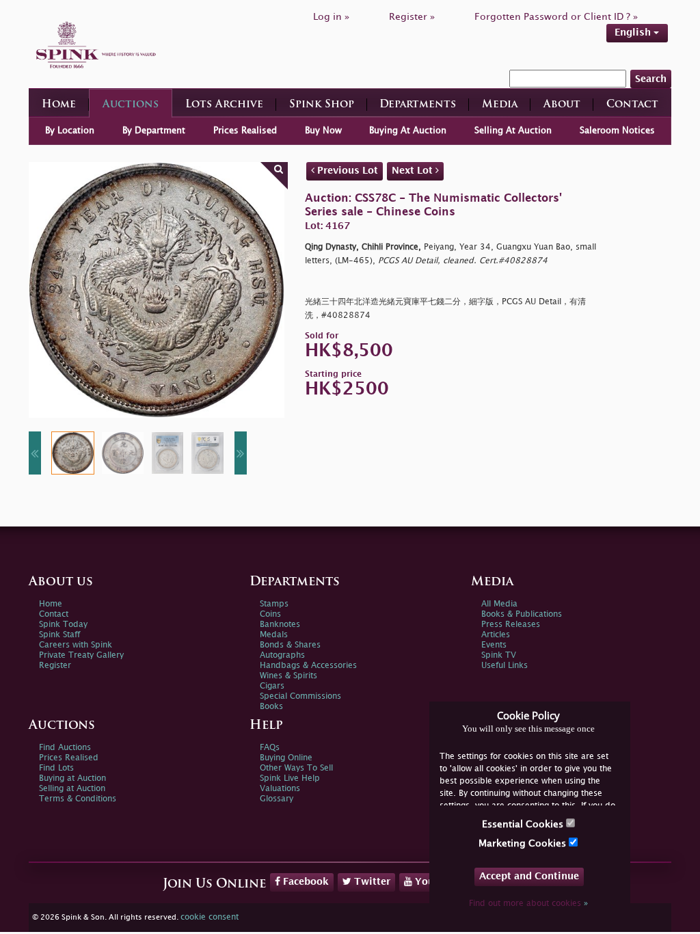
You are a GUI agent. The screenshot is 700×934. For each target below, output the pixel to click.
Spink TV (498, 655)
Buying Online (286, 758)
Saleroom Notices (617, 130)
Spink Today (63, 624)
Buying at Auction (72, 778)
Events (494, 645)
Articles (495, 635)
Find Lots (56, 768)
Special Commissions (300, 696)
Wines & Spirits (288, 676)
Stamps (274, 604)
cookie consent (209, 917)
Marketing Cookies (524, 843)
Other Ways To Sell (296, 768)
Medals (274, 635)
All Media (499, 604)
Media (499, 105)
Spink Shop (321, 105)
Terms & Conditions (77, 799)
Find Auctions (65, 747)
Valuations (280, 788)
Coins (270, 614)
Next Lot (413, 170)
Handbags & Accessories (308, 665)
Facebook (304, 881)
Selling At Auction (513, 130)
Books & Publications (521, 614)
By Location (69, 130)
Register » (412, 16)
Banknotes (280, 624)
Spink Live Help (290, 778)
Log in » (331, 16)
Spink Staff (59, 635)
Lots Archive (224, 105)
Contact (632, 105)
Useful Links (504, 665)
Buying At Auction (407, 130)
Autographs (282, 655)
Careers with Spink (75, 645)
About (561, 105)
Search (651, 79)
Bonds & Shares (290, 645)
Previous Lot (346, 170)
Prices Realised (245, 130)
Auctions (131, 105)
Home (59, 105)
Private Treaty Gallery (81, 655)
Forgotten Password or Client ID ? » (556, 16)
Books (271, 706)
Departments (417, 105)
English (634, 32)
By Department (153, 130)
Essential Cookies (524, 824)
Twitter (370, 881)
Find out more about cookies (528, 903)
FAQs (270, 747)
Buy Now (323, 130)
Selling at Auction (72, 788)
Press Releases (510, 624)
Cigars (272, 686)
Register (55, 665)
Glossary (276, 799)
